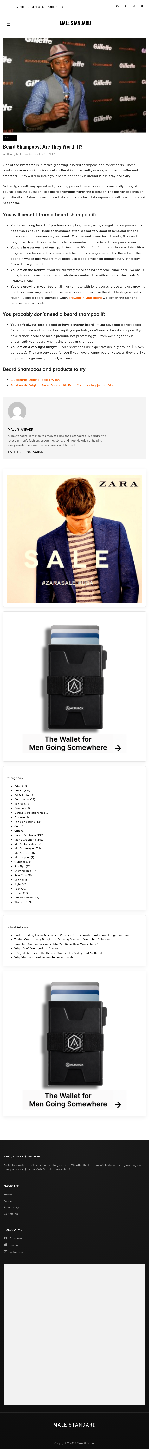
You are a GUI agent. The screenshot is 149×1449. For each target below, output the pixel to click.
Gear (17, 826)
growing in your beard (85, 297)
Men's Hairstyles (25, 844)
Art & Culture (22, 795)
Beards (18, 804)
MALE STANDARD (75, 22)
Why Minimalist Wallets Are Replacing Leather (44, 957)
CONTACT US (55, 7)
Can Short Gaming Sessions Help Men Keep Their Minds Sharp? (56, 944)
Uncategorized (24, 897)
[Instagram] (133, 7)
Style (17, 884)
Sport (17, 879)
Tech (17, 888)
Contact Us (11, 1213)
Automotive (21, 799)
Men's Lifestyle (24, 848)
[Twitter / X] (125, 7)
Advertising (36, 7)
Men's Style (21, 853)
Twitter (14, 452)
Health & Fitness (25, 835)
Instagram (35, 452)
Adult (17, 786)
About (20, 7)
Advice (18, 790)
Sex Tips (19, 866)
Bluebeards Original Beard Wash (35, 379)
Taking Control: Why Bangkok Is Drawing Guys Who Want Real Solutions (62, 939)
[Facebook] (117, 7)
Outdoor (19, 862)
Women (19, 902)
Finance (19, 817)
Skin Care (20, 875)
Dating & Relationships (29, 812)
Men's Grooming (25, 839)
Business (20, 808)
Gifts (17, 830)
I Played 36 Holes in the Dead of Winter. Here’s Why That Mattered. (58, 953)
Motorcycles (22, 857)
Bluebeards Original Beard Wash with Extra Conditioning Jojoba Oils (62, 385)
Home (8, 1194)
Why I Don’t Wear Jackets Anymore (37, 948)
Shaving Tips (22, 871)
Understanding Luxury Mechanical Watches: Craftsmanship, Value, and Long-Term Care (72, 935)
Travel (18, 893)
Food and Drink (24, 822)
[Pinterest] (141, 7)
